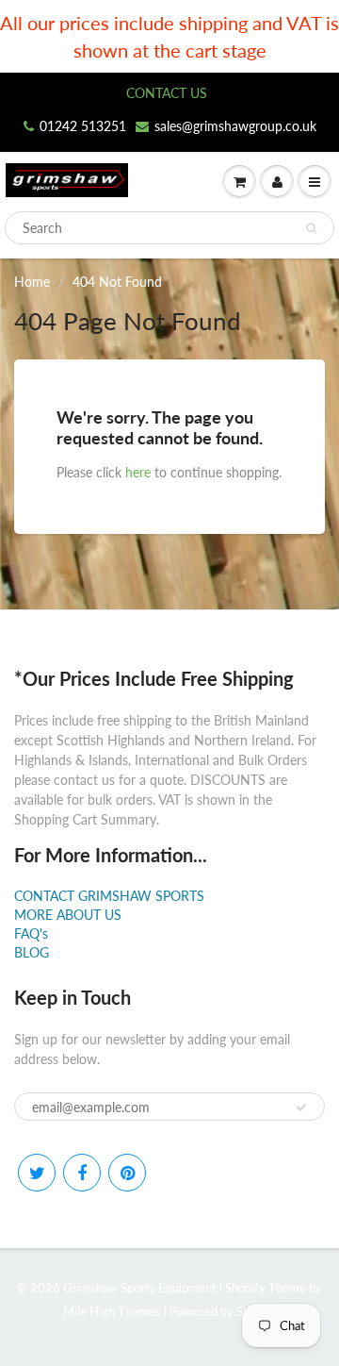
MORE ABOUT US (67, 915)
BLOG (31, 952)
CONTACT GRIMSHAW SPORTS (109, 896)
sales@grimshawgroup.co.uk (235, 126)
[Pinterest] (127, 1172)
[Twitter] (37, 1172)
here (138, 472)
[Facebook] (82, 1172)
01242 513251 (83, 126)
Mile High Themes (112, 1311)
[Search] (311, 228)
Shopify (245, 1287)
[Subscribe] (301, 1107)
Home (32, 282)
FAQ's (31, 933)
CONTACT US (166, 93)
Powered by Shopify (223, 1311)
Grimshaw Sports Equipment (140, 1287)
